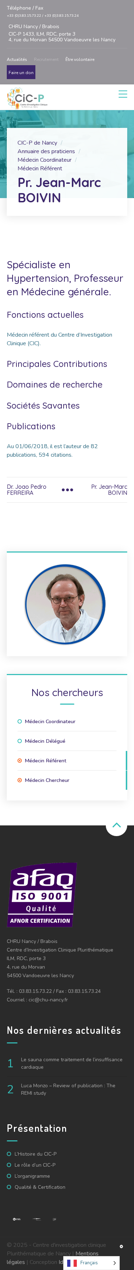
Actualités (17, 59)
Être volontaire (79, 59)
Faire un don (21, 73)
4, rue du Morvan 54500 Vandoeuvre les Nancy (62, 33)
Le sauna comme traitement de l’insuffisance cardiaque (72, 1063)
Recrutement (46, 59)
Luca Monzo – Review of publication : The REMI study (68, 1089)
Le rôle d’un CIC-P (35, 1165)
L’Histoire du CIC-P (35, 1154)
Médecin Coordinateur (50, 721)
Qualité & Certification (40, 1187)
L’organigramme (32, 1176)
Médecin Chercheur (47, 780)
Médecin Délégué (45, 741)
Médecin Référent (45, 760)
